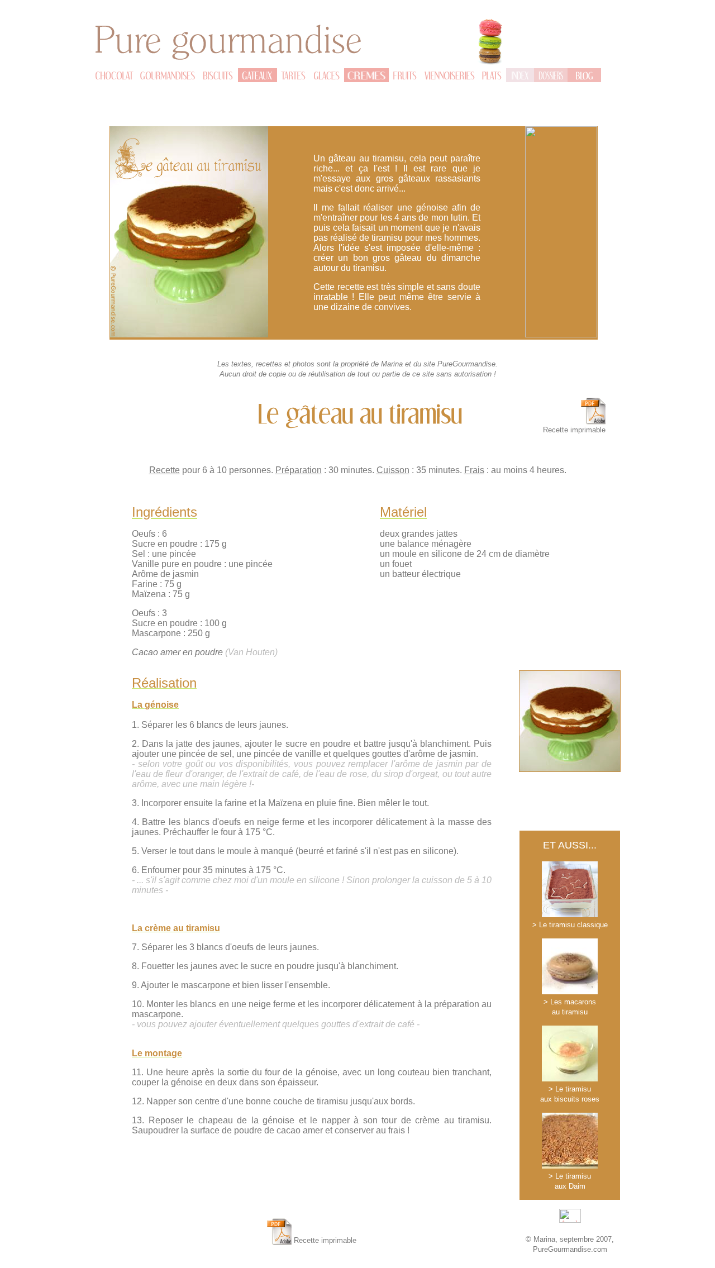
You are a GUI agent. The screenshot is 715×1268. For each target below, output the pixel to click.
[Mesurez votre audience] (570, 1219)
